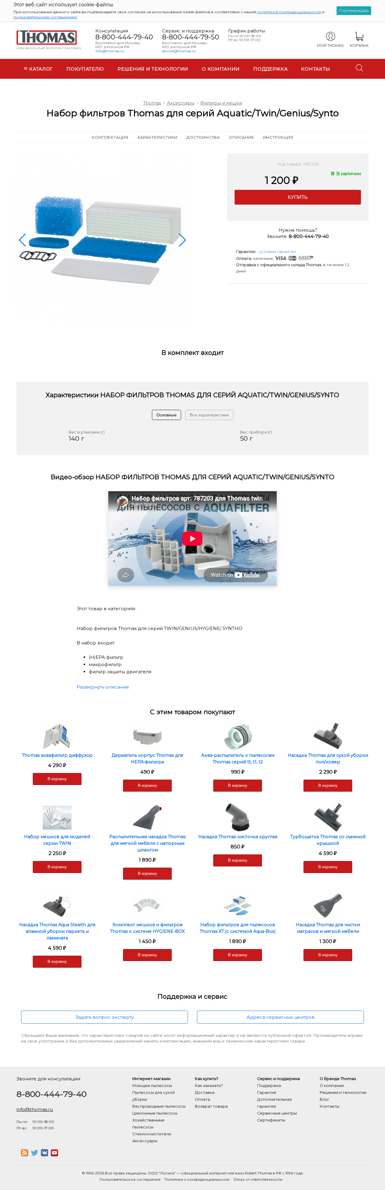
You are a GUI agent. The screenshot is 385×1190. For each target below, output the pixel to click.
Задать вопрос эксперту (104, 1017)
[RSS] (24, 1155)
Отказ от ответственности (257, 1179)
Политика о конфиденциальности (197, 1179)
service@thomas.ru (179, 51)
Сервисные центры (277, 1113)
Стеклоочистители (151, 1134)
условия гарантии (277, 251)
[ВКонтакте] (44, 1155)
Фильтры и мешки (221, 103)
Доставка (204, 1092)
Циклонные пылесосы (154, 1113)
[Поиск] (359, 68)
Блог (324, 1099)
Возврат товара (211, 1106)
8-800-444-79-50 (190, 37)
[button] (22, 240)
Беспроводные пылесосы (159, 1106)
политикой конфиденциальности (289, 12)
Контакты (315, 69)
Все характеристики (209, 414)
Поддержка (270, 69)
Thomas (152, 103)
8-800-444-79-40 (124, 37)
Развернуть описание (103, 687)
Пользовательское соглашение (130, 1179)
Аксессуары (180, 103)
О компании (221, 69)
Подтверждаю (354, 10)
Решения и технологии (153, 69)
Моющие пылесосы (152, 1085)
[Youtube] (54, 1155)
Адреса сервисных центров (281, 1017)
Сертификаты (271, 1120)
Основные (166, 414)
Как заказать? (209, 1085)
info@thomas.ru (109, 51)
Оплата (202, 1099)
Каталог (40, 69)
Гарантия (266, 1092)
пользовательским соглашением (45, 17)
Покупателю (85, 69)
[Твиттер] (34, 1155)
